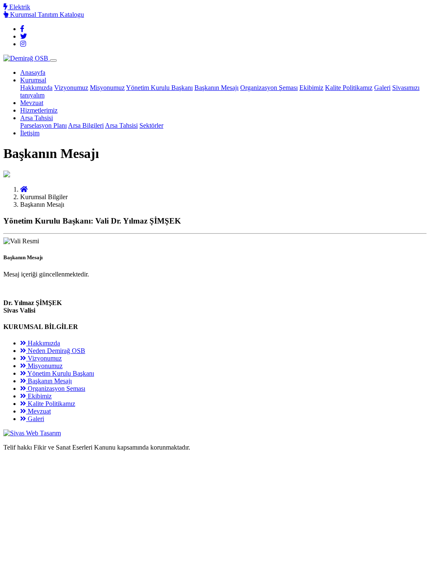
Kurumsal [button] (33, 80)
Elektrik (19, 7)
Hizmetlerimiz (39, 110)
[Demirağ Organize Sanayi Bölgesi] (24, 189)
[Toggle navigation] (53, 60)
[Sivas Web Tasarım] (32, 433)
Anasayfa (32, 72)
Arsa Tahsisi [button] (36, 117)
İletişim (29, 133)
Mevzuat (31, 102)
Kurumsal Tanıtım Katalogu (46, 14)
